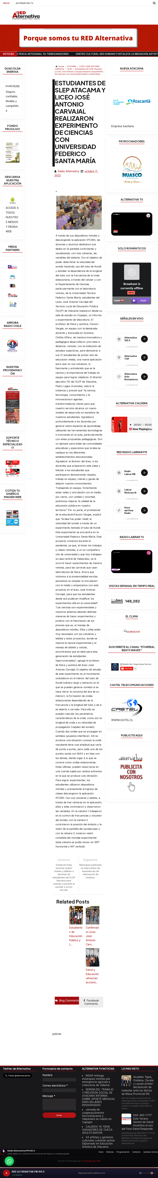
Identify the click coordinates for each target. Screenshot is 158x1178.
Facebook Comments (91, 1002)
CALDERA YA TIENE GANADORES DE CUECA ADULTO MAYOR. (97, 1129)
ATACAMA (72, 66)
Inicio (101, 1152)
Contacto (136, 1152)
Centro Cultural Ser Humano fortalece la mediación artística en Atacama (96, 53)
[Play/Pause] (6, 1173)
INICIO (6, 3)
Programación (122, 1152)
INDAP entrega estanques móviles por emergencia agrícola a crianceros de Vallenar (96, 1080)
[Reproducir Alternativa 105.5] (144, 339)
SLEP (70, 69)
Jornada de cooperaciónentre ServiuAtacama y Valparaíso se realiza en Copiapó (97, 1116)
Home (61, 66)
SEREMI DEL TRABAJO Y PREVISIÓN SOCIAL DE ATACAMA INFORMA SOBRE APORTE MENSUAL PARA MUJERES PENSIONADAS (98, 1097)
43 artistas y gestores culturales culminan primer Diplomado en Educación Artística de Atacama (98, 1142)
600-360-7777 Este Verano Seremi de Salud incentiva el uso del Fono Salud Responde (137, 1122)
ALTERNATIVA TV (24, 3)
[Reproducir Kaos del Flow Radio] (144, 510)
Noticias (110, 1152)
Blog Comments (68, 1000)
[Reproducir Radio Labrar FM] (144, 472)
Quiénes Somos (150, 1152)
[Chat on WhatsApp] (9, 1161)
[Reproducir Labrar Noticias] (144, 491)
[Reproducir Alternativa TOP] (144, 357)
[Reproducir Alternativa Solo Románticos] (144, 376)
